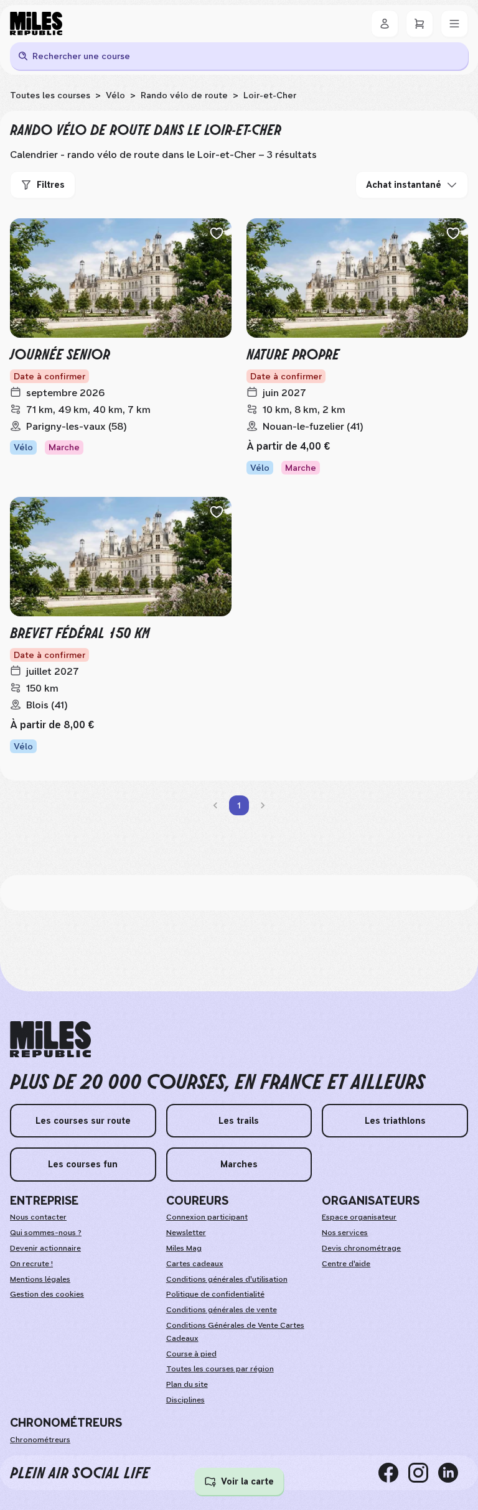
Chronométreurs (40, 1439)
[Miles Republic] (36, 23)
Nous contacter (38, 1217)
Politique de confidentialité (215, 1294)
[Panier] (419, 23)
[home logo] (50, 1039)
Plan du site (187, 1384)
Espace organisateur (359, 1217)
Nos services (345, 1232)
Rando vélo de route (184, 95)
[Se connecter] (384, 23)
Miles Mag (184, 1248)
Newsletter (186, 1232)
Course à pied (191, 1354)
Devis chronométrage (361, 1248)
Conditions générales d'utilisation (227, 1279)
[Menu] (454, 23)
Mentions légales (40, 1279)
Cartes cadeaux (194, 1263)
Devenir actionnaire (45, 1248)
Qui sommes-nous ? (46, 1232)
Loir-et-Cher (269, 95)
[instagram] (423, 1473)
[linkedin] (453, 1473)
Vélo (115, 95)
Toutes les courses (50, 95)
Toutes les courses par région (220, 1368)
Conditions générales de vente (221, 1309)
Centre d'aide (346, 1263)
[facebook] (393, 1473)
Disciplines (185, 1400)
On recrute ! (31, 1263)
